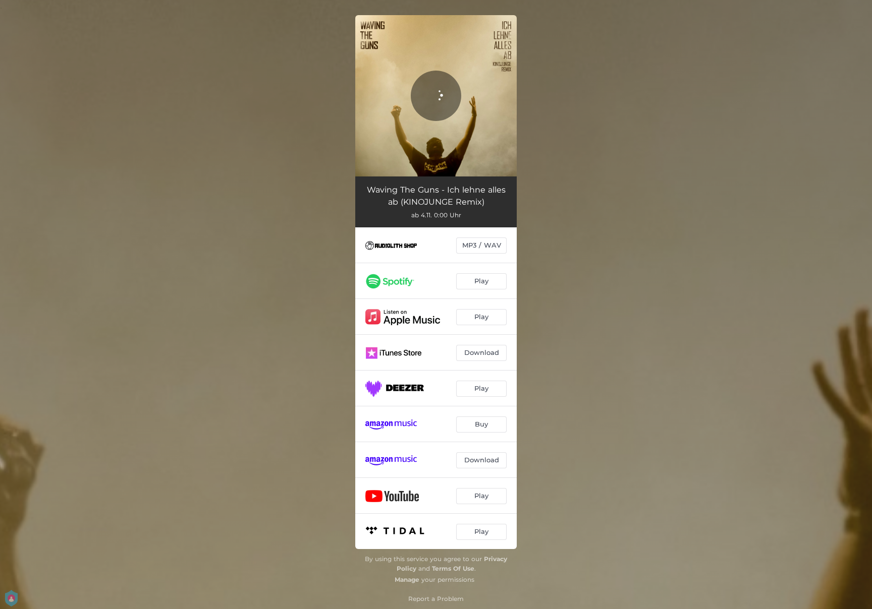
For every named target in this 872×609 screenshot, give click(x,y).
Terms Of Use (453, 568)
